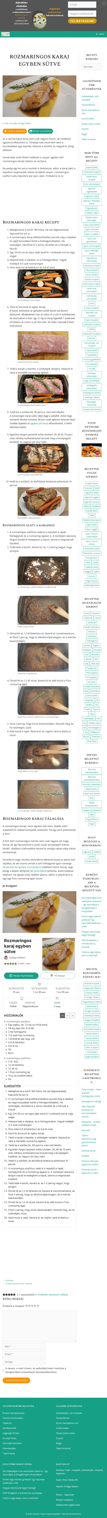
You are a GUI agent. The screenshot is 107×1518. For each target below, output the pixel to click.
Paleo (91, 814)
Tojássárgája (88, 718)
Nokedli (85, 1155)
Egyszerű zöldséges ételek (91, 202)
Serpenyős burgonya (14, 867)
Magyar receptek (92, 1020)
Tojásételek (92, 355)
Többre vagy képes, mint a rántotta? (20, 1498)
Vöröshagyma (94, 727)
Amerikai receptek (91, 983)
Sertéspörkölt (9, 1428)
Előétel (86, 506)
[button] (5, 963)
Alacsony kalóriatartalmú (91, 770)
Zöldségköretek (91, 585)
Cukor (97, 618)
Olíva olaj (95, 663)
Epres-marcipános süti (67, 1423)
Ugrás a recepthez (16, 131)
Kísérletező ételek (91, 1015)
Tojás (91, 714)
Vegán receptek (91, 1056)
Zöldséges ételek (92, 397)
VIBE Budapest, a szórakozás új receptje (90, 943)
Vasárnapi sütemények (92, 374)
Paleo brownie (89, 139)
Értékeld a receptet (13, 1306)
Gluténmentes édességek (92, 218)
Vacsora (91, 576)
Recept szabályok (64, 1499)
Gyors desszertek (91, 225)
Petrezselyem (91, 672)
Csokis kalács (88, 118)
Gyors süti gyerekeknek (91, 240)
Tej (96, 704)
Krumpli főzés (9, 1438)
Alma (87, 613)
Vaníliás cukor (94, 723)
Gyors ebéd (92, 524)
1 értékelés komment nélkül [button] (51, 1294)
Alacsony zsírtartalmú (92, 784)
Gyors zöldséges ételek (92, 252)
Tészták (91, 368)
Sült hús (91, 338)
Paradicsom (92, 668)
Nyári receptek (92, 320)
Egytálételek (92, 208)
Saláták (92, 329)
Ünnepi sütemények (91, 409)
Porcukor (92, 682)
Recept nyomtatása (42, 131)
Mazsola (95, 654)
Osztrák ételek (92, 1043)
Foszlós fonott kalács (13, 1418)
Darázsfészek (88, 104)
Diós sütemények (91, 184)
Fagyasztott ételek (92, 988)
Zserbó (85, 128)
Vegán (91, 824)
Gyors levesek (92, 229)
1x (62, 1015)
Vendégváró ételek (92, 393)
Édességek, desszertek (91, 403)
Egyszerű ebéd (91, 492)
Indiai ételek (92, 1006)
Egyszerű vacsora (91, 502)
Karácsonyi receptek (91, 284)
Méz (96, 659)
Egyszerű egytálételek (92, 190)
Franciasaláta (9, 1448)
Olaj (86, 663)
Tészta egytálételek (92, 359)
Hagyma (96, 645)
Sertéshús (94, 691)
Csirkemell (88, 618)
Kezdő (91, 856)
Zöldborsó (94, 732)
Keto (92, 798)
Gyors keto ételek (91, 793)
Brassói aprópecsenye (13, 1413)
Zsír (86, 732)
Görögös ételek (91, 997)
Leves (95, 562)
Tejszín (96, 709)
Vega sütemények (91, 380)
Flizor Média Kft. (70, 1479)
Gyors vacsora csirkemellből (92, 535)
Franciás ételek (91, 992)
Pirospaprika (92, 677)
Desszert (88, 488)
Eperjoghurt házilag (91, 1101)
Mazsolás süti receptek (91, 314)
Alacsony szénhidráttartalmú (92, 778)
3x (72, 1015)
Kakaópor (87, 650)
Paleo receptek (91, 1047)
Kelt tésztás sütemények (92, 297)
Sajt (86, 691)
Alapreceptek (91, 167)
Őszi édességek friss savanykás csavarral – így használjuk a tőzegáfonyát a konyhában (92, 904)
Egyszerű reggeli (92, 497)
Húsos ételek (91, 274)
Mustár (89, 659)
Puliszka (9, 1280)
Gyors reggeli (91, 529)
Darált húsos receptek (91, 178)
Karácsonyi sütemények (92, 290)
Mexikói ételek (92, 1024)
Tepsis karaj (9, 1453)
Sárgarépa (89, 700)
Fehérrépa (91, 636)
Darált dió (92, 622)
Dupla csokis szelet (91, 123)
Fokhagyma (92, 641)
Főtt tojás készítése (12, 1443)
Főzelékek (96, 506)
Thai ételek (91, 1052)
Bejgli (84, 134)
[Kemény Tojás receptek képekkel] (6, 34)
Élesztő (86, 736)
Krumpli (97, 650)
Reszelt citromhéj (91, 686)
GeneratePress (75, 1514)
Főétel (91, 515)
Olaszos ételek (91, 1038)
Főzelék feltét (91, 511)
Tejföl (87, 709)
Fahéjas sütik (91, 213)
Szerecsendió (91, 695)
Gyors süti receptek (92, 246)
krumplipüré (34, 867)
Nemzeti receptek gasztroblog (91, 1076)
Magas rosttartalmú (91, 810)
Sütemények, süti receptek (91, 344)
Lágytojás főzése (11, 1433)
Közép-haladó (92, 861)
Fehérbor (92, 631)
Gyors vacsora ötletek (92, 542)
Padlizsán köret (91, 567)
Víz (84, 727)
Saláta (96, 571)
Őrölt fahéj (91, 741)
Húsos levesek (92, 270)
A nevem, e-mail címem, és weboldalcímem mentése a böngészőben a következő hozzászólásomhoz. (35, 1370)
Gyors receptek (91, 234)
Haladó (97, 852)
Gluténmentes (92, 789)
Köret (91, 303)
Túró (99, 718)
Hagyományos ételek (92, 1002)
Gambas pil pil (88, 1150)
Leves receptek (91, 308)
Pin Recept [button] (59, 975)
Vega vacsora (91, 580)
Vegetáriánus (91, 819)
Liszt (87, 654)
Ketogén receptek (91, 1011)
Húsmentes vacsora (91, 553)
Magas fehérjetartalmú (91, 804)
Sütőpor (89, 704)
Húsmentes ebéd (92, 548)
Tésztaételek (91, 364)
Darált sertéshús (92, 627)
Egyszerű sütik (92, 196)
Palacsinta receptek (92, 324)
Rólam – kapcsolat (65, 1494)
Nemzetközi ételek (92, 1029)
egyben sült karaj (39, 423)
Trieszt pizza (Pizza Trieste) (18, 1283)
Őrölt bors (96, 736)
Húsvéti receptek (92, 279)
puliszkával (40, 870)
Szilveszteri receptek (91, 333)
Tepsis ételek (91, 350)
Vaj (84, 723)
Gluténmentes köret (91, 520)
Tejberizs (7, 1423)
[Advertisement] (39, 199)
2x (67, 1015)
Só (97, 700)
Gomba (87, 645)
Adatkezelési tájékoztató (68, 1504)
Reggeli (88, 571)
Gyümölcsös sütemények (92, 259)
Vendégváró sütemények (92, 386)
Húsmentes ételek (91, 265)
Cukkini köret (91, 483)
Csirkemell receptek (92, 172)
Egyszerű (87, 852)
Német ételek (91, 1034)
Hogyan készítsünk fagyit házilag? (19, 1487)
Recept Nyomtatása (23, 975)
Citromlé (95, 613)
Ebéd (97, 488)
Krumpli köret (91, 558)
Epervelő (86, 1130)
